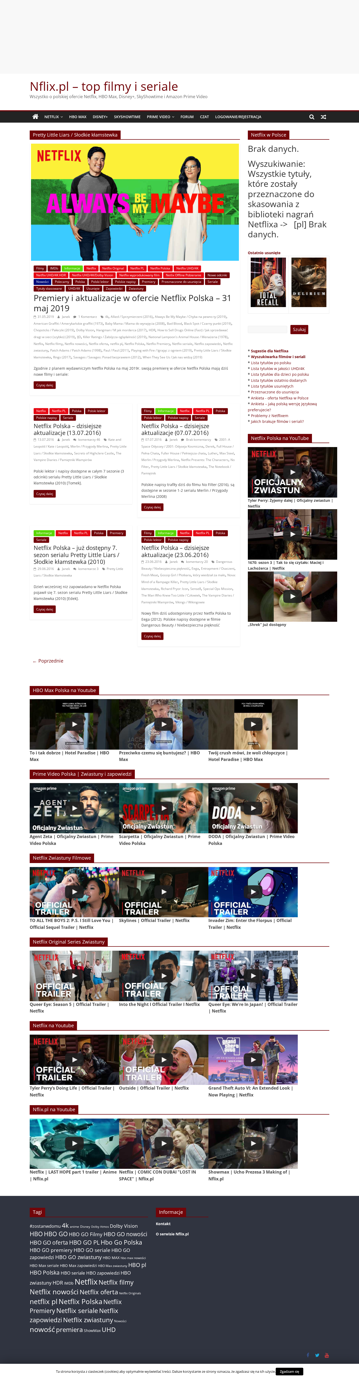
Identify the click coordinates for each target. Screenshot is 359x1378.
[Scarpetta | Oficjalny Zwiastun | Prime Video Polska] (163, 808)
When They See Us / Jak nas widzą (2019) (172, 357)
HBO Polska (45, 1272)
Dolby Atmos (100, 1227)
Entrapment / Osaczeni (217, 568)
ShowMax (92, 1330)
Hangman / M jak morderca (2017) (121, 330)
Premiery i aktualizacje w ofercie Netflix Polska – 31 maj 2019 (133, 302)
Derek (210, 446)
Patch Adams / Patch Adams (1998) (75, 350)
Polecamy (62, 281)
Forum (187, 116)
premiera (69, 1329)
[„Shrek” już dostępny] (292, 597)
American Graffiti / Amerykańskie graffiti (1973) (68, 323)
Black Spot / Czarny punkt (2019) (207, 323)
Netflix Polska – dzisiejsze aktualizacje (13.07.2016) (67, 429)
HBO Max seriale (44, 1265)
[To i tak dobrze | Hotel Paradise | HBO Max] (74, 724)
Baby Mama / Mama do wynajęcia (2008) (135, 323)
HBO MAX (77, 116)
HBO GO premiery (51, 1250)
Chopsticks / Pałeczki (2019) (54, 330)
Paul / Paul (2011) (116, 350)
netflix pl (116, 344)
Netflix (51, 116)
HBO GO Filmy (85, 1234)
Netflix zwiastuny (88, 1319)
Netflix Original (113, 268)
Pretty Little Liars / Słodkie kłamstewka (179, 466)
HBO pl (137, 1265)
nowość (42, 1329)
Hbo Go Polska (121, 1242)
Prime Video (158, 116)
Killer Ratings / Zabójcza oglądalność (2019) (114, 337)
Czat (204, 116)
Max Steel (226, 453)
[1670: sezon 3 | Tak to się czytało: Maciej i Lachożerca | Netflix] (292, 534)
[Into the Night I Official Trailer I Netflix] (163, 976)
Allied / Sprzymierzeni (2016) (132, 316)
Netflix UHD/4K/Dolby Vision (92, 275)
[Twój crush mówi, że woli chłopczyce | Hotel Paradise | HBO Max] (253, 724)
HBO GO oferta (49, 1242)
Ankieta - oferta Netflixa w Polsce (280, 397)
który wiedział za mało (209, 575)
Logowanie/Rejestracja (238, 116)
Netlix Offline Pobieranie (183, 275)
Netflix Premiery (158, 344)
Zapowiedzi (114, 288)
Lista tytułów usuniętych (272, 386)
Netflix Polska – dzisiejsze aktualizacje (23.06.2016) (175, 551)
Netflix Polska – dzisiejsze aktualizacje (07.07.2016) (175, 429)
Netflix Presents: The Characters (204, 460)
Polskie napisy (125, 281)
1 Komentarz (87, 316)
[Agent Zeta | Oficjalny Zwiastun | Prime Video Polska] (74, 808)
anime (74, 1226)
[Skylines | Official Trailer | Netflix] (163, 892)
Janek (66, 316)
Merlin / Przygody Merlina (89, 446)
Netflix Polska (160, 268)
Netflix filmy (54, 344)
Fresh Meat (149, 575)
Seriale (213, 281)
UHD (109, 1329)
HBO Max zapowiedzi (78, 1265)
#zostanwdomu (45, 1226)
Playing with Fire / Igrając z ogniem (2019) (161, 350)
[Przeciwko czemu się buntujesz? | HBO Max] (163, 724)
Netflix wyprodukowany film (139, 275)
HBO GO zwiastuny (78, 1257)
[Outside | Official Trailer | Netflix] (163, 1060)
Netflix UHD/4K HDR (51, 275)
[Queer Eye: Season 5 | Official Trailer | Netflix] (74, 976)
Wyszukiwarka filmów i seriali (278, 356)
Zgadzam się (289, 1371)
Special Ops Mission (217, 589)
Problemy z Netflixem (269, 415)
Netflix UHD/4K (187, 268)
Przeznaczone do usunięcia (181, 281)
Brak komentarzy (198, 439)
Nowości (42, 281)
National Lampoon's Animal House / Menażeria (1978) (188, 337)
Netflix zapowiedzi (207, 344)
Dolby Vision (85, 330)
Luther (212, 453)
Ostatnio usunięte (264, 252)
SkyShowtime (127, 116)
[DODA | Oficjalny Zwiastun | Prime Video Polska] (253, 808)
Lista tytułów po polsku (271, 362)
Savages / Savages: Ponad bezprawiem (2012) (107, 357)
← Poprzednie (47, 661)
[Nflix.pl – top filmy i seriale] (35, 116)
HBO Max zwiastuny (112, 1266)
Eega (195, 568)
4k (107, 316)
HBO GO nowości (125, 1234)
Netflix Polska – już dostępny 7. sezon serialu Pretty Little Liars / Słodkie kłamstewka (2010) (76, 554)
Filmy (40, 268)
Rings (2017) (62, 357)
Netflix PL (137, 268)
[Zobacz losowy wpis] (323, 116)
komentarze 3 (88, 569)
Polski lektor (100, 281)
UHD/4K (74, 288)
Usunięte (93, 288)
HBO (36, 1234)
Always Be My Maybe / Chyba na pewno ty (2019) (190, 316)
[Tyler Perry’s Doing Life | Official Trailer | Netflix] (74, 1060)
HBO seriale (73, 1273)
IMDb (54, 268)
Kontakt (163, 1223)
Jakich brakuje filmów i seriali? (277, 421)
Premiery (148, 281)
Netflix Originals (130, 1293)
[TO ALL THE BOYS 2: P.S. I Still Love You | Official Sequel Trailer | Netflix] (74, 892)
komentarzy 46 (89, 439)
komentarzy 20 (196, 561)
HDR (152, 330)
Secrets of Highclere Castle (94, 453)
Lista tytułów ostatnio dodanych (279, 380)
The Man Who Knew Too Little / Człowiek (170, 595)
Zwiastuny (136, 288)
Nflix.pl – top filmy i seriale (104, 86)
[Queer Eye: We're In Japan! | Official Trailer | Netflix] (253, 976)
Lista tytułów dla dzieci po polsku (280, 374)
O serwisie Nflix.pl (172, 1233)
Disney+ (100, 116)
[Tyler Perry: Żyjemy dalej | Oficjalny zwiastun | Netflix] (292, 472)
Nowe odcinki (217, 275)
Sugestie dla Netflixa (269, 350)
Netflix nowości (76, 344)
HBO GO (56, 1234)
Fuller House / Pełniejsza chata (183, 453)
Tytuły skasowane (49, 288)
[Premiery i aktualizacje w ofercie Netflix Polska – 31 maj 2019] (135, 147)
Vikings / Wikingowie (190, 602)
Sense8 (195, 589)
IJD (79, 337)
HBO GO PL (84, 1242)
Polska (80, 281)
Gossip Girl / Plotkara (175, 575)
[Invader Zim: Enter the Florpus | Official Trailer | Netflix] (253, 892)
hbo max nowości (133, 1258)
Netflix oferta (98, 344)
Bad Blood (174, 323)
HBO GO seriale (92, 1250)
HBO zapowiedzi (103, 1273)
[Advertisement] (179, 37)
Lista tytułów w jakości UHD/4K (278, 368)
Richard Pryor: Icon (174, 589)
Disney (85, 1226)
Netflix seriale (182, 344)
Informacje (72, 268)
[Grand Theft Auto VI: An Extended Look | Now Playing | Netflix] (253, 1060)
